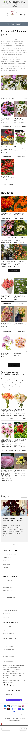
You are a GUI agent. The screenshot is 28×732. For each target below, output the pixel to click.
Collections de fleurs (8, 587)
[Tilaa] (21, 694)
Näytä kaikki (14, 270)
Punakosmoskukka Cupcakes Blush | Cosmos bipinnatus (20, 296)
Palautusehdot (6, 613)
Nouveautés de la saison (9, 584)
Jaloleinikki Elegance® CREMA (19, 471)
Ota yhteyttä (6, 560)
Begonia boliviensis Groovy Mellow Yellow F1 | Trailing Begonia (20, 263)
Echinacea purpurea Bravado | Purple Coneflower (6, 120)
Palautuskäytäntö (12, 715)
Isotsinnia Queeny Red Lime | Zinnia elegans (6, 324)
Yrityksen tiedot (7, 557)
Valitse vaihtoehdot (20, 126)
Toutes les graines (7, 580)
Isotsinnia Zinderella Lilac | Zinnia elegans (20, 352)
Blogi (4, 571)
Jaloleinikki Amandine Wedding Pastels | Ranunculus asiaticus (19, 410)
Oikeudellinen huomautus (14, 720)
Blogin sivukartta (7, 653)
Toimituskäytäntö (14, 718)
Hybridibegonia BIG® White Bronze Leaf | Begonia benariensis (7, 263)
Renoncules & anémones (9, 597)
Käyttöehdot (6, 630)
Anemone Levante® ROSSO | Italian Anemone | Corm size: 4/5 (20, 440)
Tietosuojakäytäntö (8, 626)
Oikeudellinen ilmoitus (8, 633)
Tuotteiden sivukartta (8, 646)
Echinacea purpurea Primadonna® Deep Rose (20, 147)
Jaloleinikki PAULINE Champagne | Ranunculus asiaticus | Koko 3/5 (7, 410)
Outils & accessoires (8, 590)
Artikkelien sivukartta (8, 656)
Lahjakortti (6, 567)
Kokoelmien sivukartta (8, 649)
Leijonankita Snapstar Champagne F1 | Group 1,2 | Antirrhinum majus (20, 325)
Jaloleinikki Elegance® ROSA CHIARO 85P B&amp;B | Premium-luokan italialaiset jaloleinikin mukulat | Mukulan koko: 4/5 (6, 473)
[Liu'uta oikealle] (17, 544)
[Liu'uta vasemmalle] (10, 544)
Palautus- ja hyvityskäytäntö (10, 610)
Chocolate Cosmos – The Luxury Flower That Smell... (13, 520)
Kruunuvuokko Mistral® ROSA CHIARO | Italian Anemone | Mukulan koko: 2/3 (7, 441)
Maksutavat (6, 617)
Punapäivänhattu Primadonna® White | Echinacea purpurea (19, 120)
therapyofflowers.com (13, 714)
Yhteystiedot (22, 718)
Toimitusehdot (6, 607)
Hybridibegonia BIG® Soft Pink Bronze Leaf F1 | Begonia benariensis (7, 239)
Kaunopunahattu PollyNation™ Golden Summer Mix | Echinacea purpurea (7, 148)
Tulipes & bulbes (7, 594)
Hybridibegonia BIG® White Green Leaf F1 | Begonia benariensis (20, 239)
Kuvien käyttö (6, 564)
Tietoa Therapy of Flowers (9, 554)
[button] (3, 14)
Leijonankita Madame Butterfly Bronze (6, 296)
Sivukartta (5, 642)
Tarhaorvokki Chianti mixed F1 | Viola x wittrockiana (6, 353)
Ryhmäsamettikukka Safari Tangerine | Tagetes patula (7, 215)
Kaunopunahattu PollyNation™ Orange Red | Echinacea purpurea (7, 178)
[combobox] (14, 724)
